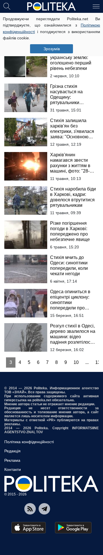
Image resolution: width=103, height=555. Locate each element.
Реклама (12, 460)
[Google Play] (73, 528)
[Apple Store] (28, 528)
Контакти (12, 469)
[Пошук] (6, 6)
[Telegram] (44, 509)
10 (76, 362)
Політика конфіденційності (29, 441)
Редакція (12, 451)
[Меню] (96, 6)
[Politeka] (51, 6)
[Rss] (30, 509)
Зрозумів (51, 48)
